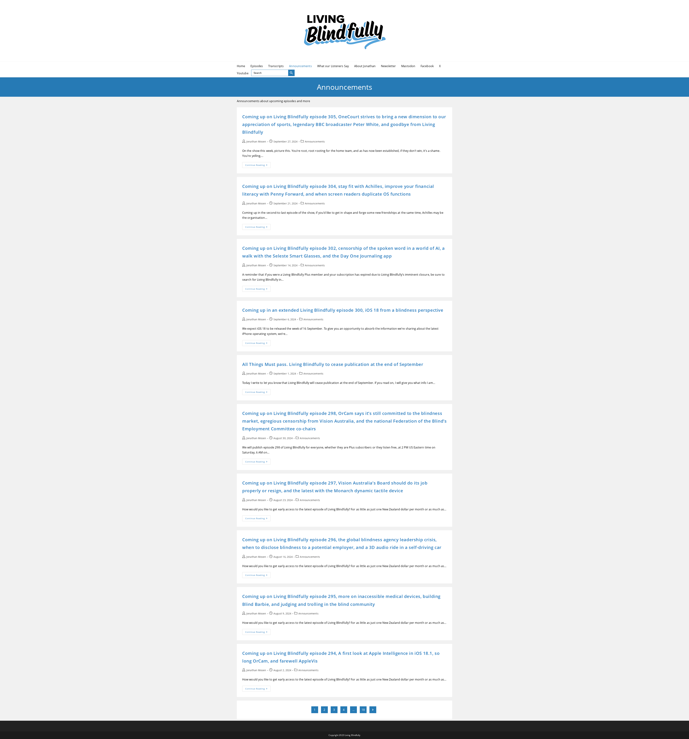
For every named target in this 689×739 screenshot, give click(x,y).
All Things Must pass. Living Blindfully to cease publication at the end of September (332, 364)
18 (363, 710)
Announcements (315, 141)
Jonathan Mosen (256, 141)
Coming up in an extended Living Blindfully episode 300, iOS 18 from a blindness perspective (342, 310)
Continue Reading (258, 165)
